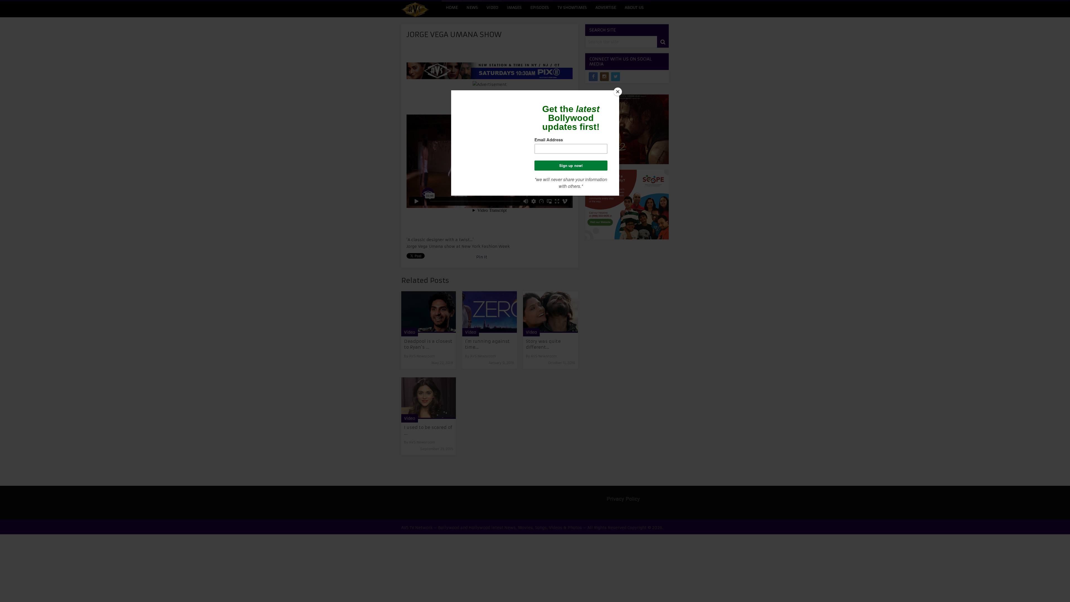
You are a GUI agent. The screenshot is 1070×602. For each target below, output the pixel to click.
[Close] (618, 92)
